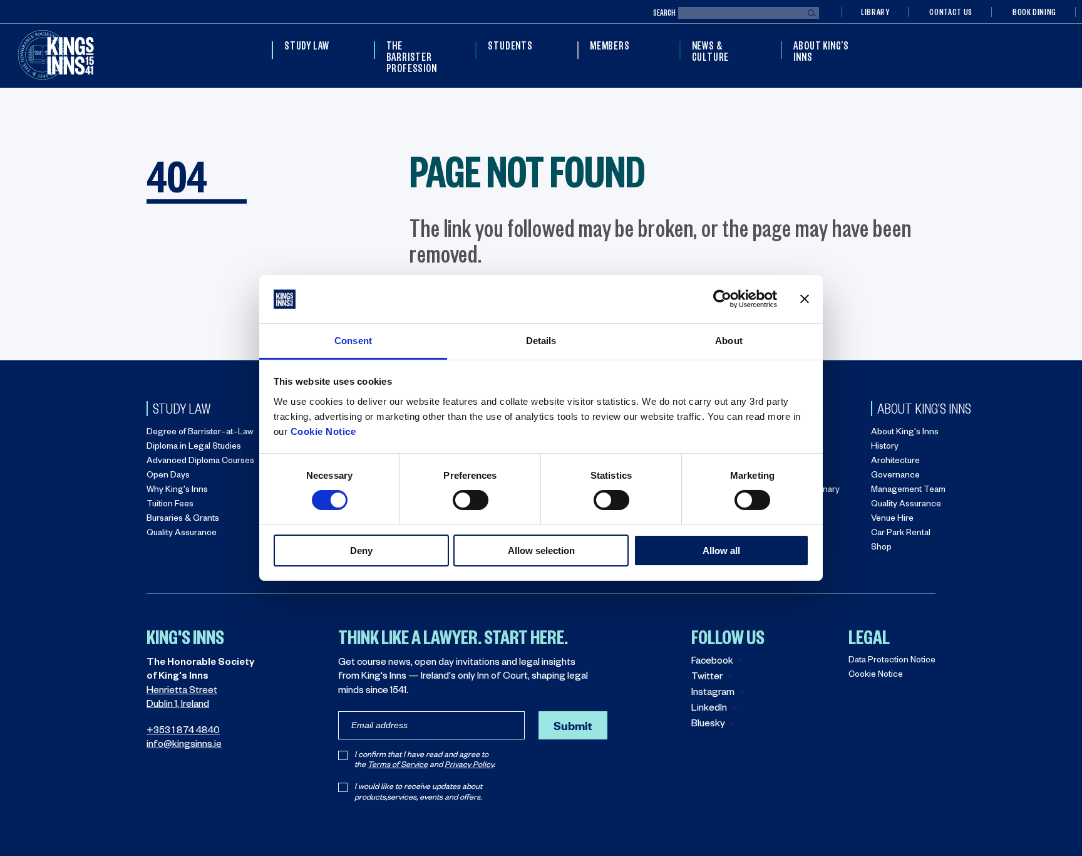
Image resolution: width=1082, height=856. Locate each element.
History (885, 447)
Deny (361, 550)
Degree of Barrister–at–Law (200, 433)
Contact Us (950, 11)
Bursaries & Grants (183, 520)
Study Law (306, 45)
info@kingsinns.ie (184, 745)
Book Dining (1034, 11)
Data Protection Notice (891, 661)
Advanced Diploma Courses (200, 462)
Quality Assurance (182, 534)
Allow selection (541, 550)
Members (610, 45)
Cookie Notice (323, 431)
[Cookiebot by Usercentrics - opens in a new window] (722, 299)
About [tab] (729, 340)
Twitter (707, 677)
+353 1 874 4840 (183, 731)
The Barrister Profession (411, 56)
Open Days (168, 476)
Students (510, 45)
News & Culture (710, 50)
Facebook (712, 662)
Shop (881, 548)
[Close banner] (804, 299)
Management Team (908, 491)
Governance (895, 476)
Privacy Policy (469, 765)
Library (875, 11)
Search (664, 13)
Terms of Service (398, 765)
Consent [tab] (353, 340)
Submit (573, 725)
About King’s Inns (821, 50)
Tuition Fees (170, 505)
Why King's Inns (177, 491)
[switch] (470, 500)
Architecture (895, 462)
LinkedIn (709, 709)
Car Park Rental (900, 534)
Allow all (721, 550)
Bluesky (708, 724)
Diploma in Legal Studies (194, 447)
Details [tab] (541, 340)
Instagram (712, 693)
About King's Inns (905, 433)
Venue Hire (892, 520)
